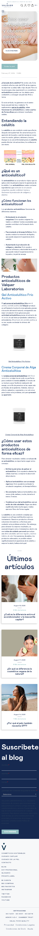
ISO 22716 (29, 914)
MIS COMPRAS (8, 883)
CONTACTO (6, 862)
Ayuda (30, 929)
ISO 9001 (19, 914)
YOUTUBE (6, 900)
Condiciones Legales (25, 925)
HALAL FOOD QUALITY (19, 921)
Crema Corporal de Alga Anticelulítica (19, 435)
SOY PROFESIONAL (10, 870)
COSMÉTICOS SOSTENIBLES (13, 853)
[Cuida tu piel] (10, 68)
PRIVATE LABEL (8, 876)
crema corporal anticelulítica (15, 376)
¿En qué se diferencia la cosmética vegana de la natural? (19, 671)
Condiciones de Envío (16, 929)
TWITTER (6, 894)
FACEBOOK (6, 897)
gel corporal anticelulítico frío (15, 303)
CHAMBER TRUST (26, 917)
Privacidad (9, 925)
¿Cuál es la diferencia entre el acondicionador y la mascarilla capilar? (19, 617)
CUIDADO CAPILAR (10, 856)
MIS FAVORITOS (8, 886)
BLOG (4, 867)
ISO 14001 (10, 914)
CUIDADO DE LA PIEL (10, 859)
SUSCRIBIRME (12, 51)
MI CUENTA (6, 880)
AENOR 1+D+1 (11, 917)
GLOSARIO (6, 873)
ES (36, 5)
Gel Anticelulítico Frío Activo (19, 361)
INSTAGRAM (7, 889)
